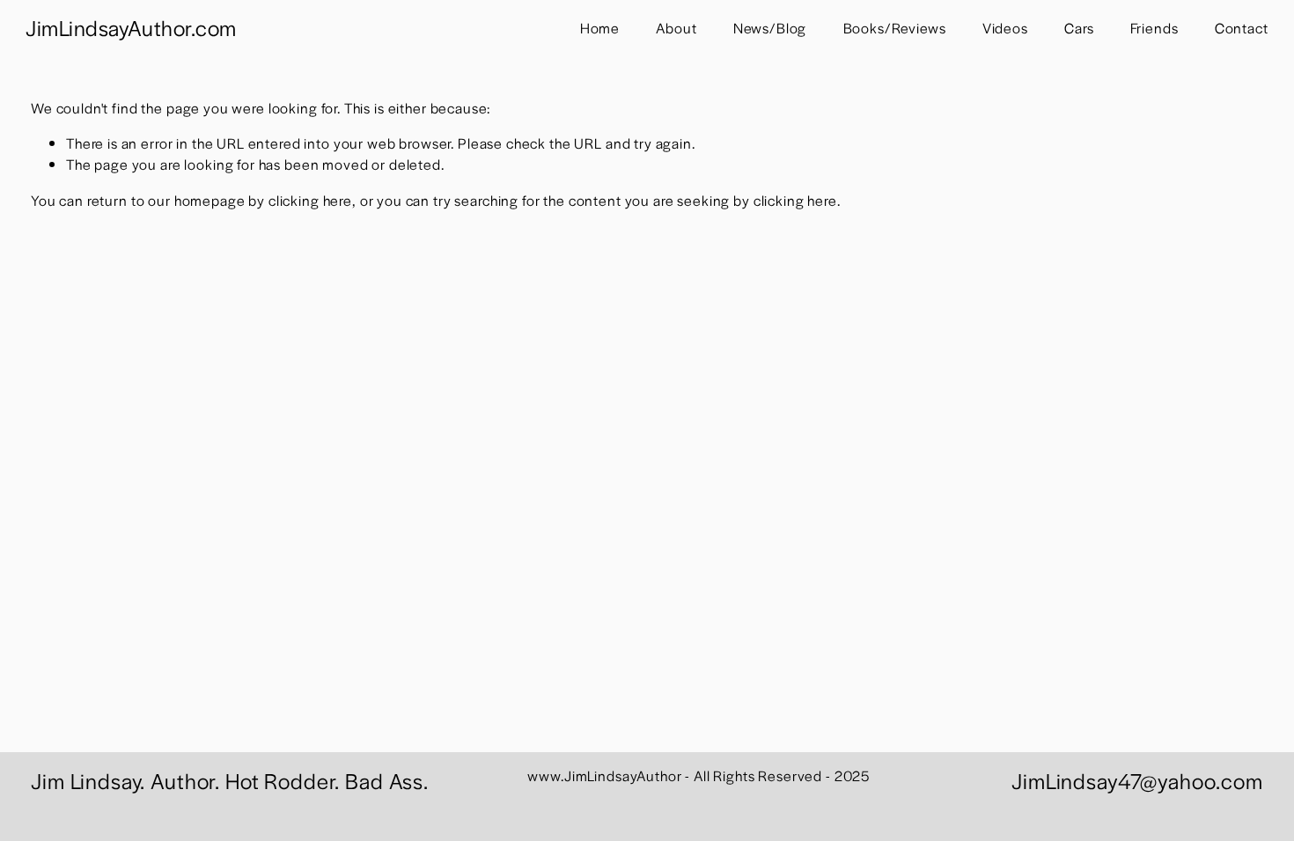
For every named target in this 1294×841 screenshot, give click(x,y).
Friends (1154, 28)
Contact (1241, 28)
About (676, 28)
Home (600, 28)
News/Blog (770, 28)
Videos (1005, 28)
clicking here (310, 200)
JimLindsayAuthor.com (131, 27)
